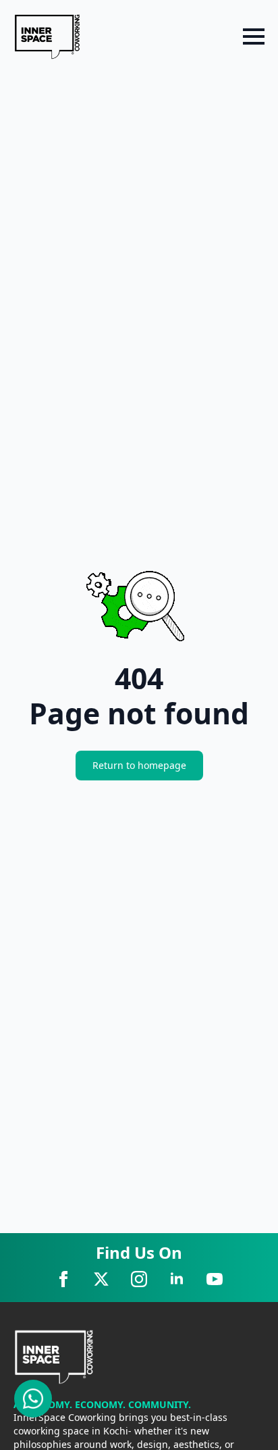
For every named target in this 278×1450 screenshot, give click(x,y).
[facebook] (63, 1279)
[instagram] (139, 1279)
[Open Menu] (254, 36)
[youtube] (214, 1279)
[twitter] (101, 1279)
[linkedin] (177, 1279)
